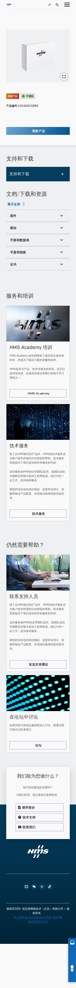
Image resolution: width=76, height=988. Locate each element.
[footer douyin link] (50, 886)
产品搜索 (14, 14)
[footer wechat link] (34, 886)
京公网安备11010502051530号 (33, 917)
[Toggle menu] (66, 4)
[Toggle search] (57, 4)
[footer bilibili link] (26, 886)
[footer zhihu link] (42, 886)
